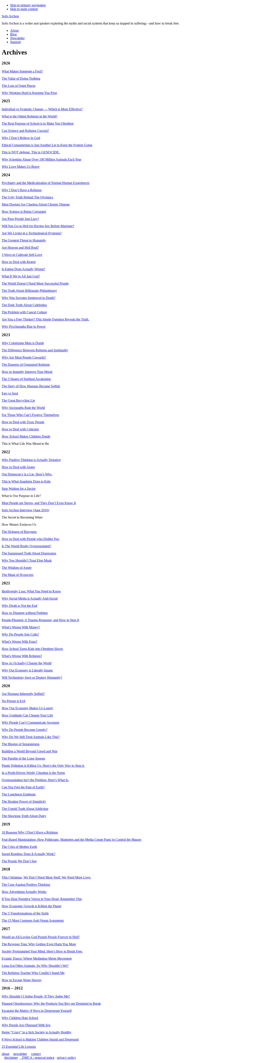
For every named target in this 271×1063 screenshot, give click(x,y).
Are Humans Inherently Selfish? (23, 694)
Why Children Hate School (20, 1018)
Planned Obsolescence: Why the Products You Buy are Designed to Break (51, 1003)
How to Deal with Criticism (20, 429)
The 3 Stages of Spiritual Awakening (26, 379)
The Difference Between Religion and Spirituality (35, 350)
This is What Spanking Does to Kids (26, 481)
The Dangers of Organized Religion (26, 364)
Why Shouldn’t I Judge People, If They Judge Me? (36, 996)
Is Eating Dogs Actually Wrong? (23, 269)
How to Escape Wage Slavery (22, 980)
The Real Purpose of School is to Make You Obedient (37, 123)
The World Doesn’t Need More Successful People (35, 283)
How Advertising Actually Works (24, 892)
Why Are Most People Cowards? (24, 357)
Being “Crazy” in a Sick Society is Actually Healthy (36, 1032)
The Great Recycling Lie (18, 400)
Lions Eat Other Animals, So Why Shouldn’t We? (35, 965)
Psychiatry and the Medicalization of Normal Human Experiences (45, 183)
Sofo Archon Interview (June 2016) (25, 510)
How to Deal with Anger (18, 467)
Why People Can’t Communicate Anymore (30, 722)
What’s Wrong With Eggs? (19, 641)
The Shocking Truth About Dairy (24, 816)
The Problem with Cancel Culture (24, 312)
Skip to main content (24, 9)
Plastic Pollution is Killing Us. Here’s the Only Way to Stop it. (43, 765)
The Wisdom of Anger (17, 567)
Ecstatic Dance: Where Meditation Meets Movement (37, 958)
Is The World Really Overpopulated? (26, 546)
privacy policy (66, 1057)
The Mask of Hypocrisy (18, 575)
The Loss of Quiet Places (18, 85)
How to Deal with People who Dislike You (30, 539)
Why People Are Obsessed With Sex (26, 1025)
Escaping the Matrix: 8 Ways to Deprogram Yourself (37, 1011)
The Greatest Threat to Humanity (24, 240)
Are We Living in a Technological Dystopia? (32, 233)
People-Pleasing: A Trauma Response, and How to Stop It (40, 620)
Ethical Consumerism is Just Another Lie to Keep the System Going (47, 145)
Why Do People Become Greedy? (24, 729)
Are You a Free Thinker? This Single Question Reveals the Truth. (45, 319)
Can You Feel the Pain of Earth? (23, 787)
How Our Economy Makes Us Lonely (27, 708)
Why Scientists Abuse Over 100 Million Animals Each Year (41, 159)
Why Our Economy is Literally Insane (27, 670)
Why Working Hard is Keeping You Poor (29, 93)
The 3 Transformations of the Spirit (25, 913)
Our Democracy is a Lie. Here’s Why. (27, 474)
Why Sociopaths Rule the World (23, 407)
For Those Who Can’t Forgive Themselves (30, 415)
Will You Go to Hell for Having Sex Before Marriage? (38, 226)
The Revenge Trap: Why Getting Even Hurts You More (39, 944)
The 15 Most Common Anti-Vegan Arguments (33, 920)
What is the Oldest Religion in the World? (29, 116)
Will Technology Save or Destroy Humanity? (32, 677)
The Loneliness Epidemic (19, 794)
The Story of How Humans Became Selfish (31, 386)
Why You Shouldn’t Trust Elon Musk (27, 560)
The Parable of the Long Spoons (23, 758)
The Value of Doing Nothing (21, 78)
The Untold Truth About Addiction (25, 809)
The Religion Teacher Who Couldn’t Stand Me (33, 973)
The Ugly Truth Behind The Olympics (27, 197)
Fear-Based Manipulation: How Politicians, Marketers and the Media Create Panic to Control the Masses (71, 839)
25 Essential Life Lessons (19, 1046)
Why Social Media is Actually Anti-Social (30, 598)
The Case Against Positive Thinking (26, 884)
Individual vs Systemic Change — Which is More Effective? (42, 109)
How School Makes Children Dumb (26, 436)
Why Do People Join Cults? (20, 634)
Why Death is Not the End (19, 605)
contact (36, 1054)
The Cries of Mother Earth (19, 847)
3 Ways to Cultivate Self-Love (22, 255)
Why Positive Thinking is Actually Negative (31, 460)
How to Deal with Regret (19, 262)
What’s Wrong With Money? (21, 627)
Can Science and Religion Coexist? (25, 130)
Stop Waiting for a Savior (19, 488)
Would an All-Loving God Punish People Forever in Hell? (41, 937)
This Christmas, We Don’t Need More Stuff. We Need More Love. (46, 877)
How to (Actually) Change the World (26, 663)
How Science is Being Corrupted (24, 211)
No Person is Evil (13, 701)
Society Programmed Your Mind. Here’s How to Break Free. (42, 951)
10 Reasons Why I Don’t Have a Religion (30, 832)
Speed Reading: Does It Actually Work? (28, 854)
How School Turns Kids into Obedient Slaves (32, 649)
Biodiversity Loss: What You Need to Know (31, 591)
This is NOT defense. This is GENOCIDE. (31, 152)
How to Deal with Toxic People (23, 422)
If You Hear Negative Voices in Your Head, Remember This (42, 899)
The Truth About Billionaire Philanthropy (29, 290)
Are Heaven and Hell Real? (20, 247)
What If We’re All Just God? (21, 276)
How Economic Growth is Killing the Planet (31, 906)
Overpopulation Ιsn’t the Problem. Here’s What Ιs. (35, 780)
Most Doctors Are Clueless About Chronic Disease (36, 204)
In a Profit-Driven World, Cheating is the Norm (33, 773)
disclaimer (11, 1057)
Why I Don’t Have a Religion (21, 190)
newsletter (20, 1054)
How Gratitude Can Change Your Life (27, 715)
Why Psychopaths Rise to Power (24, 326)
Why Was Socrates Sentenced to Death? (28, 298)
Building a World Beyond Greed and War (29, 751)
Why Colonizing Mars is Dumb (23, 343)
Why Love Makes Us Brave (20, 166)
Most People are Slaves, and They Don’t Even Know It (39, 503)
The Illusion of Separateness (20, 744)
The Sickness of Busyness (19, 532)
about (5, 1054)
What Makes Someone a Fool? (22, 71)
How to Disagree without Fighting (25, 613)
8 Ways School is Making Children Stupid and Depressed (40, 1039)
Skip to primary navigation (28, 5)
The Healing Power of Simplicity (24, 801)
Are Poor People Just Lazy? (20, 219)
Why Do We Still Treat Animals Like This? (30, 737)
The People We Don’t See (19, 861)
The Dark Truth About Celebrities (24, 305)
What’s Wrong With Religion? (22, 656)
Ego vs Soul (10, 393)
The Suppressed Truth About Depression (29, 553)
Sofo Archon (10, 16)
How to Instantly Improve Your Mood (27, 372)
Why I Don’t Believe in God (21, 138)
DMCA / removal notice (36, 1057)
